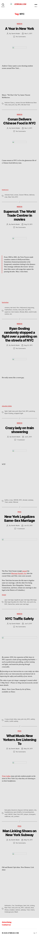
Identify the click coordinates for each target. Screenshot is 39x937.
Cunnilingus (19, 905)
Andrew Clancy (10, 102)
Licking (32, 905)
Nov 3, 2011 (28, 128)
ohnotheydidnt (7, 406)
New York (11, 197)
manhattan (8, 310)
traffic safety (13, 721)
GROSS (16, 500)
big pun (20, 810)
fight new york (13, 411)
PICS (19, 512)
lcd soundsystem (28, 812)
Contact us (6, 925)
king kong (31, 307)
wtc (11, 314)
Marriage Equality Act (18, 573)
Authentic (8, 905)
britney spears (28, 810)
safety (33, 719)
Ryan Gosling (9, 413)
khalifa (19, 812)
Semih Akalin (15, 33)
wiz (12, 816)
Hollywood (23, 307)
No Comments (21, 37)
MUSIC (10, 814)
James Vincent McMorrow (24, 102)
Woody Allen (24, 312)
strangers (32, 814)
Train (6, 502)
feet (24, 905)
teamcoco (5, 190)
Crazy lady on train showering (19, 430)
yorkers (16, 816)
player (26, 814)
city (35, 810)
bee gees (8, 810)
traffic (7, 721)
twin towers (15, 312)
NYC (19, 105)
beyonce (14, 810)
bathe (6, 500)
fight (6, 411)
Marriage (33, 600)
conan (16, 195)
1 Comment (21, 440)
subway (30, 500)
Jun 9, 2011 (28, 624)
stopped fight (18, 413)
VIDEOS (19, 24)
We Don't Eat (25, 105)
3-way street (9, 719)
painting (32, 411)
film (17, 307)
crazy (11, 500)
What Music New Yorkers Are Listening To (19, 740)
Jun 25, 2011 (28, 525)
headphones (9, 812)
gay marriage (9, 600)
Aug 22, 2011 (28, 345)
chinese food (9, 195)
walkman (8, 816)
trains (32, 910)
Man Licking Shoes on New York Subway (19, 833)
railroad (27, 908)
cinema (7, 307)
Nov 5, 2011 (28, 33)
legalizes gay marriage (22, 600)
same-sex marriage (22, 604)
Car (13, 905)
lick (28, 905)
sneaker (12, 910)
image (4, 595)
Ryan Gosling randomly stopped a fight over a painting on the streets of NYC (19, 334)
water (10, 502)
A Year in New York (19, 28)
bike (15, 719)
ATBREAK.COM (13, 933)
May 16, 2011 (28, 840)
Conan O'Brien (23, 195)
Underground (9, 912)
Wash (16, 912)
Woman (15, 502)
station (17, 910)
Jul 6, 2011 (28, 437)
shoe (32, 908)
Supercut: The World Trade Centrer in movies (19, 215)
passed (24, 571)
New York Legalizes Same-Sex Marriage (19, 518)
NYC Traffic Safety (19, 619)
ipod (15, 812)
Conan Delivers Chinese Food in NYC (19, 121)
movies (15, 310)
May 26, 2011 (28, 748)
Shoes (7, 910)
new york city (12, 105)
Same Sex (11, 604)
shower (25, 500)
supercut (8, 312)
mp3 (6, 814)
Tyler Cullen (6, 776)
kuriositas (5, 302)
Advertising (6, 922)
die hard (13, 307)
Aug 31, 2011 (28, 224)
